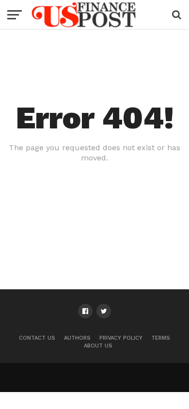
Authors (77, 338)
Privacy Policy (120, 338)
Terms (160, 338)
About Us (98, 346)
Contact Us (37, 338)
